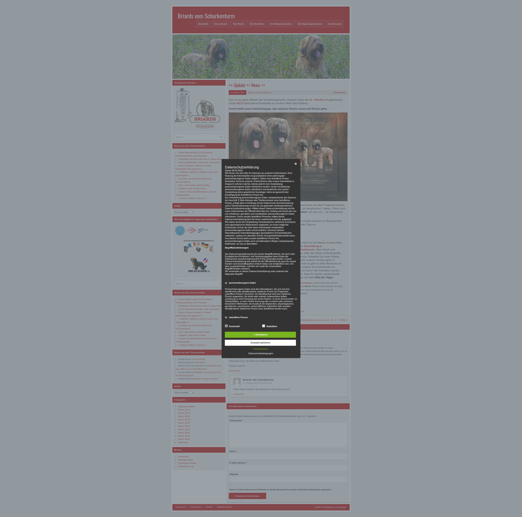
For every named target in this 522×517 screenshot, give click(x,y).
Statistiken (271, 326)
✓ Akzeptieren (260, 335)
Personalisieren (260, 349)
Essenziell (234, 326)
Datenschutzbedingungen (260, 353)
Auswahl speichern (260, 343)
